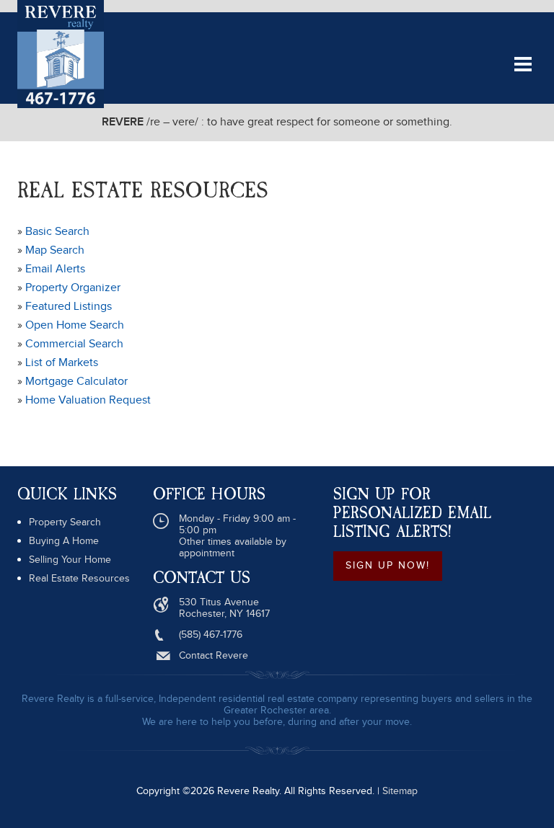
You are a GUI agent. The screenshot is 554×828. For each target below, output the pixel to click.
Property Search (65, 522)
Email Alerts (55, 269)
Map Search (54, 250)
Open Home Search (74, 325)
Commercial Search (74, 344)
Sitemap (400, 791)
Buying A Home (64, 541)
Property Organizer (72, 288)
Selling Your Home (70, 560)
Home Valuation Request (88, 400)
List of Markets (61, 363)
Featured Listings (68, 306)
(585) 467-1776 (210, 635)
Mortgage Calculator (76, 381)
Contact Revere (213, 656)
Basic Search (57, 232)
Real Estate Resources (79, 578)
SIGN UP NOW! (388, 565)
